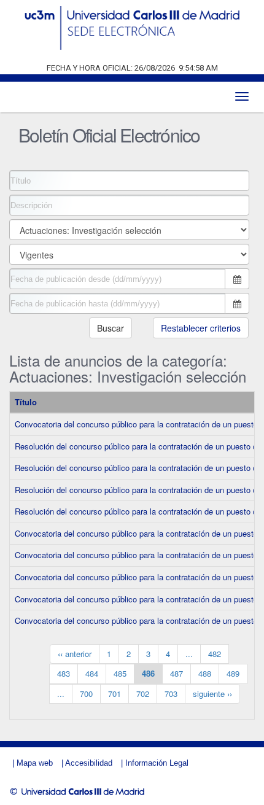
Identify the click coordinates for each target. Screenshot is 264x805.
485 (120, 673)
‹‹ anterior (74, 653)
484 (91, 673)
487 (176, 673)
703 (171, 693)
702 (142, 693)
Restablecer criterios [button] (201, 328)
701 (114, 693)
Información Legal (156, 763)
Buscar (110, 328)
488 (204, 673)
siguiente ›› (212, 693)
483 (63, 673)
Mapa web (35, 763)
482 (214, 653)
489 (233, 673)
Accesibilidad (88, 763)
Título (26, 402)
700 (86, 693)
